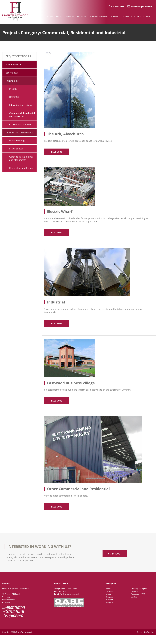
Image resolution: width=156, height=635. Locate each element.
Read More (56, 152)
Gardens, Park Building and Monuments (21, 158)
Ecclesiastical (16, 148)
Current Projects (13, 64)
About (59, 16)
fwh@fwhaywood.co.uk (142, 6)
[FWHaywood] (15, 19)
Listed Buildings (17, 140)
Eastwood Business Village (71, 382)
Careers (115, 16)
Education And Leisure (20, 105)
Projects (81, 16)
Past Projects (11, 72)
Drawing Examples (98, 16)
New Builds (13, 80)
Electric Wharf (59, 211)
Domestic (14, 96)
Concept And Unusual (20, 124)
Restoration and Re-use (21, 168)
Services (70, 16)
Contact (148, 16)
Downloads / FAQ (131, 16)
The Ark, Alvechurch (65, 133)
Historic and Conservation (20, 132)
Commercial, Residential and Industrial (22, 115)
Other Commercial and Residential (78, 488)
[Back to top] (149, 628)
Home (50, 16)
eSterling (150, 632)
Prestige (13, 88)
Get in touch (114, 553)
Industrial (56, 302)
